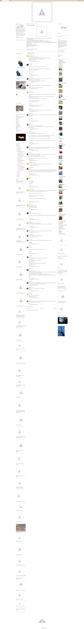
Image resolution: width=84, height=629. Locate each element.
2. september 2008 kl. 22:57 (34, 88)
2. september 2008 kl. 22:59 (34, 101)
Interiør (17, 123)
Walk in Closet (19, 165)
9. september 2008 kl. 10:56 (34, 297)
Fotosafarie (17, 121)
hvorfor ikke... (31, 255)
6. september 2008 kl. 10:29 (34, 243)
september (19, 150)
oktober (19, 149)
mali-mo (60, 105)
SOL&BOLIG (60, 126)
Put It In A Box (61, 63)
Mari (29, 84)
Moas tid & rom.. (61, 143)
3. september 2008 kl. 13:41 (34, 165)
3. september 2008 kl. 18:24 (34, 186)
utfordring (17, 131)
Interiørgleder (61, 223)
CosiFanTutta (30, 77)
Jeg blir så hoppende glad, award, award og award (21, 167)
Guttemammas (61, 71)
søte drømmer (30, 287)
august (19, 171)
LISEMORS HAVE (61, 215)
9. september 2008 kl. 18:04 (34, 304)
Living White (60, 65)
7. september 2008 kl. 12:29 (34, 266)
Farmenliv (60, 213)
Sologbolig (30, 281)
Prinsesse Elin (61, 66)
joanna (30, 221)
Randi (29, 152)
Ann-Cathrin (30, 229)
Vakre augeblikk (61, 160)
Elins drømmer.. (61, 138)
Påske (17, 127)
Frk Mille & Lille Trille (62, 221)
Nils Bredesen (59, 273)
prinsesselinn (30, 268)
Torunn (30, 63)
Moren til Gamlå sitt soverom (21, 156)
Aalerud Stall (60, 178)
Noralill (30, 211)
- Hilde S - (60, 88)
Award (17, 115)
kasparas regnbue (61, 226)
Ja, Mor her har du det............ (21, 168)
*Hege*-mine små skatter (32, 162)
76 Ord (63, 28)
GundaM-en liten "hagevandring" (61, 77)
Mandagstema (18, 126)
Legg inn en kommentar (30, 306)
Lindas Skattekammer (62, 184)
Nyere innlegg (28, 308)
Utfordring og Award (20, 153)
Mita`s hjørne (30, 167)
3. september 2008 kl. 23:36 (34, 201)
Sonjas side (60, 155)
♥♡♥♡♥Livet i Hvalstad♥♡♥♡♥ (61, 61)
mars (18, 176)
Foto (16, 120)
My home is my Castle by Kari (63, 224)
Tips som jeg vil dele (18, 130)
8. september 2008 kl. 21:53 (34, 290)
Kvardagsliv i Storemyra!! (62, 214)
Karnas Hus (60, 227)
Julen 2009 (17, 125)
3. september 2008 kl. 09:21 (34, 143)
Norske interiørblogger (62, 176)
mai (18, 173)
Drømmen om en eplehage (62, 62)
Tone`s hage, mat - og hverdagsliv (62, 206)
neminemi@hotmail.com (61, 51)
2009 (18, 144)
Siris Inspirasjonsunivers (62, 233)
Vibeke (30, 239)
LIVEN (60, 121)
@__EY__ (30, 177)
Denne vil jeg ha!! (20, 157)
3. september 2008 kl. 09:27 (34, 150)
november (19, 148)
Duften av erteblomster (62, 228)
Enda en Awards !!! (20, 162)
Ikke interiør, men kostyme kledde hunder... (21, 161)
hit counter (59, 56)
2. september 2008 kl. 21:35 (34, 61)
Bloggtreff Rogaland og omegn (20, 116)
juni (18, 172)
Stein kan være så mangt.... (21, 169)
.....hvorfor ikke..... (61, 171)
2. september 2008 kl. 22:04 (34, 75)
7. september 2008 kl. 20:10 (34, 279)
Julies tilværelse (61, 177)
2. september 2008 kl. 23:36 (34, 106)
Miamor (60, 110)
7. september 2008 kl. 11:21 (34, 253)
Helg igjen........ (19, 159)
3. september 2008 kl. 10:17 (34, 160)
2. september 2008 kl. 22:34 (34, 81)
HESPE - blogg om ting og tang (62, 83)
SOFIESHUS (60, 94)
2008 (18, 145)
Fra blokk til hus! (61, 195)
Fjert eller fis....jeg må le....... (21, 163)
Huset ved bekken (61, 222)
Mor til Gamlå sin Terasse (21, 151)
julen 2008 (17, 124)
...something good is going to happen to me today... (62, 190)
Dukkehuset (60, 231)
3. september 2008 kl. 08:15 (34, 128)
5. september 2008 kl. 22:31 (34, 236)
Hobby (17, 122)
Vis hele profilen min (19, 37)
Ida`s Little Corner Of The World (62, 100)
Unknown (30, 54)
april (18, 175)
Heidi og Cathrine (31, 189)
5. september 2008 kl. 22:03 (34, 232)
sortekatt (60, 150)
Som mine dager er (61, 165)
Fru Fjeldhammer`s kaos (62, 144)
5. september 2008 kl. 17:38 (34, 219)
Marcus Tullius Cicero (61, 258)
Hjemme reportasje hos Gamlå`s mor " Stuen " (21, 155)
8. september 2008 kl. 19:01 (34, 285)
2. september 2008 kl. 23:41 (34, 111)
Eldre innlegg (55, 308)
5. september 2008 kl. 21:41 (34, 227)
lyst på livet (60, 200)
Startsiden (41, 308)
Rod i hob (60, 232)
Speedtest (59, 33)
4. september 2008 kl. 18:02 (34, 209)
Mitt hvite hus (31, 113)
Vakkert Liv (30, 123)
